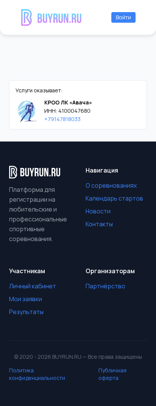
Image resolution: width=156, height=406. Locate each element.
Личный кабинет (32, 286)
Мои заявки (25, 299)
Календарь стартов (114, 198)
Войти (123, 17)
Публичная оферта (112, 374)
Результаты (26, 312)
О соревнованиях (111, 185)
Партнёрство (105, 286)
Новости (98, 211)
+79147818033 (62, 119)
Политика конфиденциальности (37, 374)
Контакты (99, 224)
